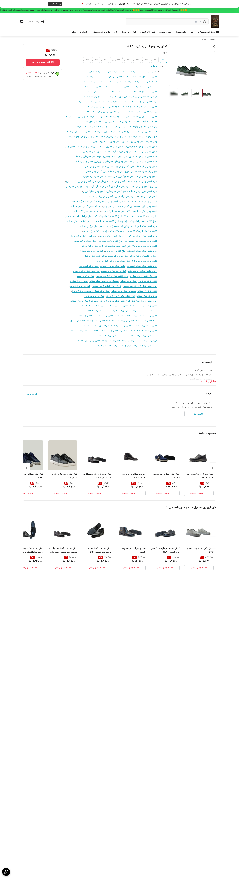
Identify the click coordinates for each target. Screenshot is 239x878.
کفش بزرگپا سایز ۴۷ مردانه (122, 231)
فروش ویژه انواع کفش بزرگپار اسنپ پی (116, 241)
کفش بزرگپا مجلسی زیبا (146, 241)
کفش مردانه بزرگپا (149, 326)
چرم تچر (213, 39)
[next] (26, 468)
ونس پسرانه (151, 141)
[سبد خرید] (21, 21)
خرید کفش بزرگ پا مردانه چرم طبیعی (140, 286)
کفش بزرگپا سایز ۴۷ (147, 281)
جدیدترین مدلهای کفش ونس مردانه (112, 72)
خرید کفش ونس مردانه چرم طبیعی (109, 141)
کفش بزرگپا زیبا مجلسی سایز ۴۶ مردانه (139, 316)
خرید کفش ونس (110, 126)
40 (163, 59)
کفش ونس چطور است (98, 91)
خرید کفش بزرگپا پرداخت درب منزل (81, 216)
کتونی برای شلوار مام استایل (144, 171)
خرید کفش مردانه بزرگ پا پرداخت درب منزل (90, 321)
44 (127, 59)
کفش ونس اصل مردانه (146, 176)
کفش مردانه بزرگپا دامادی (99, 311)
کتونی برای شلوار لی (101, 186)
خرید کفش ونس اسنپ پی (78, 186)
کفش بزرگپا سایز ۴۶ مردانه (112, 266)
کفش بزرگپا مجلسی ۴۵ (134, 216)
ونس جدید (152, 216)
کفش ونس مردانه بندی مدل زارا (100, 121)
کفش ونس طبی (114, 191)
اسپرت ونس (97, 131)
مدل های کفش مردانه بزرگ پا (143, 276)
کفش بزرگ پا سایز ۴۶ (147, 331)
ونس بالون (122, 121)
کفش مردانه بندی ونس (88, 116)
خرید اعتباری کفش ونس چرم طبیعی (100, 176)
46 (96, 59)
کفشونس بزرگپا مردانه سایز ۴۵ (142, 121)
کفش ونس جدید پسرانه (117, 101)
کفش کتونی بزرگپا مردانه (123, 321)
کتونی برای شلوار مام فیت (145, 136)
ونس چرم (152, 72)
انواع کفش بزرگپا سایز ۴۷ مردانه (115, 301)
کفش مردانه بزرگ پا (79, 281)
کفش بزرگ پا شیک (83, 316)
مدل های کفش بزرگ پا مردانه (86, 271)
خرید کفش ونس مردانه (146, 156)
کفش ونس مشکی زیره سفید (91, 82)
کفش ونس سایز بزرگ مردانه (144, 116)
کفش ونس (70, 146)
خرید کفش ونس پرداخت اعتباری (81, 181)
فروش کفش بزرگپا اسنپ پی (106, 316)
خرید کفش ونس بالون (96, 171)
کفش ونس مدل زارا (148, 77)
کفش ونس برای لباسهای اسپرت (83, 136)
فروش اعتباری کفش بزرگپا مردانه (97, 326)
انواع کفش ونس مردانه (118, 171)
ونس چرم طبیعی (93, 77)
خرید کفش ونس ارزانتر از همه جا (141, 181)
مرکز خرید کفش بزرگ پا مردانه (112, 335)
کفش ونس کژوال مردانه (123, 156)
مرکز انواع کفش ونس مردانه (88, 126)
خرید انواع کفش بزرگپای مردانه (84, 301)
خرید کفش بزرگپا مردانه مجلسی (142, 335)
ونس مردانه (71, 116)
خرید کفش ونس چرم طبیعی (144, 87)
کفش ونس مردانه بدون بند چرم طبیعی (139, 106)
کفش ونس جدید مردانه (146, 151)
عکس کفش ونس (149, 131)
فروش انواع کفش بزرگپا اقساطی (106, 286)
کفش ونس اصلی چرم (121, 186)
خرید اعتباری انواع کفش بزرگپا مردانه (118, 331)
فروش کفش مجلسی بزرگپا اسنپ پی (117, 306)
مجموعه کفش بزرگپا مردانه (123, 291)
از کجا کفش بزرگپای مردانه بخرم (142, 271)
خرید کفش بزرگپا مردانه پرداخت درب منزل (137, 236)
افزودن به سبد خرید (41, 62)
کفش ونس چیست (135, 141)
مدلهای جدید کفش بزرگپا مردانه (104, 281)
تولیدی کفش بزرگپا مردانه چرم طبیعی (113, 345)
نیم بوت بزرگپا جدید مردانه (145, 345)
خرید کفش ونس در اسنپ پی (109, 201)
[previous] (212, 468)
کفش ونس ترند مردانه (120, 91)
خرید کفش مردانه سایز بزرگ (144, 301)
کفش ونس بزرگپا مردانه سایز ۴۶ (101, 111)
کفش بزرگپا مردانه (128, 281)
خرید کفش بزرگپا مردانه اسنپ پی (142, 266)
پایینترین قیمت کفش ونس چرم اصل (120, 77)
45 (104, 59)
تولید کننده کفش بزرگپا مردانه (83, 236)
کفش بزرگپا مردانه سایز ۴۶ (91, 251)
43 (137, 59)
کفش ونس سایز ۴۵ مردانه (86, 211)
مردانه (204, 39)
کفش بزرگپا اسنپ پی (89, 266)
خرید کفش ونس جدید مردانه (143, 161)
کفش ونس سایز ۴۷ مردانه (144, 91)
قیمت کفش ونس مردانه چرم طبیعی (140, 82)
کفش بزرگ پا (102, 261)
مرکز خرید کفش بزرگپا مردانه (96, 231)
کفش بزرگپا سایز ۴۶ (111, 340)
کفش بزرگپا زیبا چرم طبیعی (113, 271)
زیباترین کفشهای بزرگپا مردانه (143, 256)
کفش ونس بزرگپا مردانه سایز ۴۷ (142, 211)
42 (146, 59)
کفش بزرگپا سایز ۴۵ (90, 306)
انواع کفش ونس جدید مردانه (143, 101)
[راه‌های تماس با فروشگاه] (6, 872)
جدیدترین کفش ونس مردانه (98, 87)
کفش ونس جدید (86, 72)
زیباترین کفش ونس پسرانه (88, 161)
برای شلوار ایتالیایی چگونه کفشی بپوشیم (138, 126)
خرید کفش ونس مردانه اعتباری (115, 116)
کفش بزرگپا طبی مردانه (146, 306)
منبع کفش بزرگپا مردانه (146, 321)
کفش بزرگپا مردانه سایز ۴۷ (144, 246)
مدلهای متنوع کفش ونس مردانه (86, 206)
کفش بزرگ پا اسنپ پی (80, 286)
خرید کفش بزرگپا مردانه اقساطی (142, 251)
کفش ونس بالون (149, 206)
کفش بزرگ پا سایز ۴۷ (94, 296)
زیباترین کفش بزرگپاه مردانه (126, 326)
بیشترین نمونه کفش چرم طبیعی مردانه (92, 156)
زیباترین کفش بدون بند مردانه (143, 111)
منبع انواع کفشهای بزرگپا (121, 226)
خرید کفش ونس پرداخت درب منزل (117, 166)
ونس (125, 191)
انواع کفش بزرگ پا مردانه (110, 216)
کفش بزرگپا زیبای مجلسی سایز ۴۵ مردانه (91, 291)
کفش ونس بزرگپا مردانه (83, 201)
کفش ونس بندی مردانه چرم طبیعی (141, 146)
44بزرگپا (116, 59)
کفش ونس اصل (92, 166)
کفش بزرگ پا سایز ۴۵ (147, 231)
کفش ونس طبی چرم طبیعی (115, 161)
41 (155, 59)
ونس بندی (123, 111)
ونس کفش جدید (114, 82)
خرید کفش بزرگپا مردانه (93, 246)
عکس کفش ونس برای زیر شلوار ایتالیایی (99, 96)
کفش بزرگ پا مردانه (108, 236)
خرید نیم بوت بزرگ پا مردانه (144, 311)
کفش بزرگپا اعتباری (121, 311)
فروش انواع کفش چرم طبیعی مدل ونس (121, 206)
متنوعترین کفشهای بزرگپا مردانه (82, 221)
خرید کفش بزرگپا (93, 256)
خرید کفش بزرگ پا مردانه (145, 226)
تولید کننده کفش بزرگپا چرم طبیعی (112, 276)
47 (87, 59)
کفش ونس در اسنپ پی (125, 196)
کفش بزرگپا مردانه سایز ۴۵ (144, 261)
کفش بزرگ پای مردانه (147, 291)
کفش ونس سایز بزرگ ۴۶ (78, 131)
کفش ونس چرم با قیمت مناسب (118, 151)
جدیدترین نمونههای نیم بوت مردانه (141, 201)
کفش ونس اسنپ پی (92, 151)
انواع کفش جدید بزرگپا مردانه (143, 221)
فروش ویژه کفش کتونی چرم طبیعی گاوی (138, 96)
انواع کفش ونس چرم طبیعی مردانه (115, 136)
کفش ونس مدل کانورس (94, 191)
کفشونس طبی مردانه (147, 196)
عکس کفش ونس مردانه (87, 146)
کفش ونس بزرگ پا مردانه (101, 196)
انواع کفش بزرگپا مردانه (115, 251)
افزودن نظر (32, 394)
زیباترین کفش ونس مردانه (145, 186)
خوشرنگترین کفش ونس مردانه (91, 101)
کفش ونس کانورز (126, 176)
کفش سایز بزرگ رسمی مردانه (115, 256)
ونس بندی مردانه (138, 72)
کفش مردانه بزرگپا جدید (85, 241)
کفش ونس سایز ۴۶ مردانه (113, 211)
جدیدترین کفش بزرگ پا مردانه (94, 226)
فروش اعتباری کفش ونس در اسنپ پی (121, 131)
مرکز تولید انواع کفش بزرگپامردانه (113, 221)
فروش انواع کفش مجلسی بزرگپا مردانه (139, 340)
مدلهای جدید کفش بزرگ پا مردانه (84, 331)
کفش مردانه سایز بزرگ (120, 261)
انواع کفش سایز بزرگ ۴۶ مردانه (120, 296)
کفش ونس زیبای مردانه (146, 166)
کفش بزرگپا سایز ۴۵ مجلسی (87, 340)
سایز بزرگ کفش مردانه (147, 296)
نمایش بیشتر (210, 381)
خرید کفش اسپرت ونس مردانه (143, 191)
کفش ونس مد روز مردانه (111, 146)
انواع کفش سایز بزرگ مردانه (118, 246)
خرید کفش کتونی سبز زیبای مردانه (103, 106)
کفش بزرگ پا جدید (85, 276)
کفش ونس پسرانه (121, 87)
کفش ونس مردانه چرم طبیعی (111, 181)
